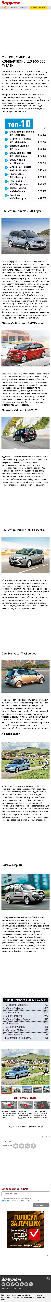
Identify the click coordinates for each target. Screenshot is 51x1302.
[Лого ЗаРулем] (10, 3)
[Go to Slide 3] (27, 1090)
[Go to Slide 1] (6, 1090)
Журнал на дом (38, 7)
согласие (5, 1200)
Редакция (6, 1288)
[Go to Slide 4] (37, 1089)
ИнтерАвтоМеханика (17, 7)
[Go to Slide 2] (17, 1090)
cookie (20, 1297)
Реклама (17, 1288)
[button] (48, 1295)
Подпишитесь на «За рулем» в (25, 1126)
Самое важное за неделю (14, 1188)
